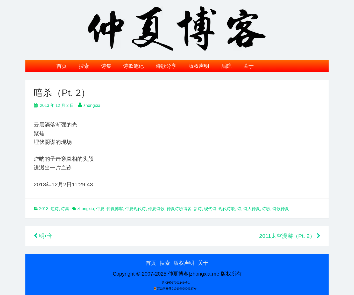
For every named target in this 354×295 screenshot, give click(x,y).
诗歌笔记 (133, 66)
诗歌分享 (166, 66)
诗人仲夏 (251, 209)
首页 (61, 66)
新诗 (198, 209)
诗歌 (266, 209)
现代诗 (210, 209)
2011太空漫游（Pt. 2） (288, 236)
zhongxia (91, 105)
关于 (248, 66)
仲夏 (100, 209)
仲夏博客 (115, 209)
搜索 (84, 66)
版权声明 (198, 66)
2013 (43, 209)
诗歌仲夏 (280, 209)
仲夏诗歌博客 (179, 209)
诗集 (106, 66)
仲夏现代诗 (135, 209)
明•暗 (45, 236)
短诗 (55, 209)
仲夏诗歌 (156, 209)
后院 (226, 66)
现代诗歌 (226, 209)
